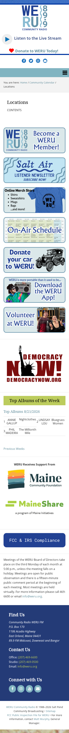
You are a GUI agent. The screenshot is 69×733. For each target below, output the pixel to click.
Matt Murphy (41, 719)
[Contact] (37, 688)
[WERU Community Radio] (34, 30)
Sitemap (51, 711)
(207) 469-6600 (27, 657)
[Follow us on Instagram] (38, 61)
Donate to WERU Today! (36, 50)
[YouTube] (29, 688)
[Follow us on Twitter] (31, 61)
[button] (34, 72)
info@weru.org (32, 596)
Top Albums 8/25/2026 (22, 411)
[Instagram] (20, 688)
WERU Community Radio (20, 707)
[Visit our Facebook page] (24, 61)
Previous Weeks (14, 449)
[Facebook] (12, 688)
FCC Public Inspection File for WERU (28, 715)
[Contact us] (45, 61)
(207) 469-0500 (28, 662)
